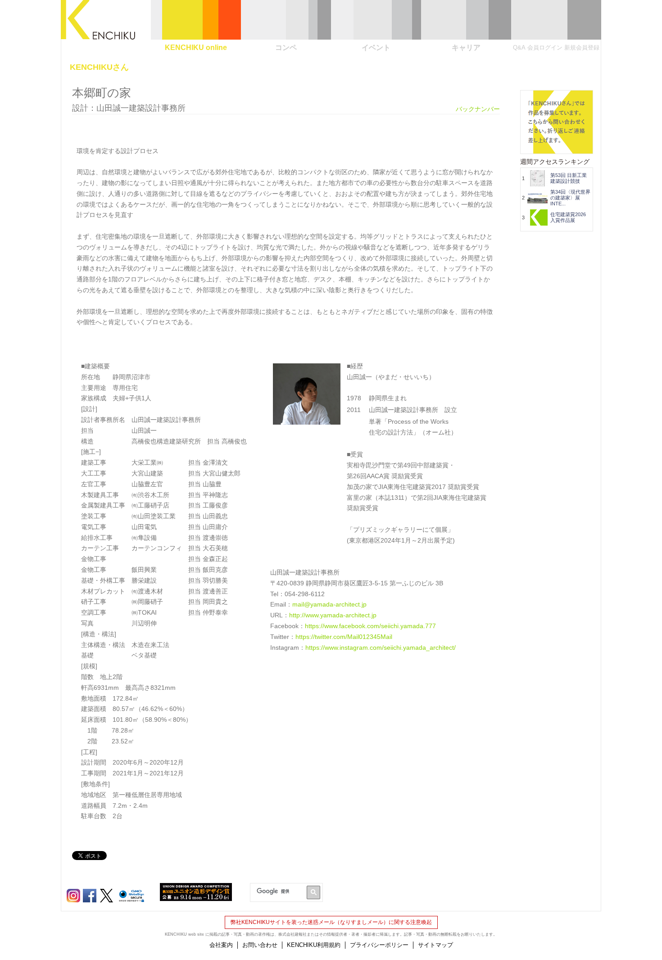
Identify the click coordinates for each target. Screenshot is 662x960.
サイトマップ (435, 945)
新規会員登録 (581, 47)
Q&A (519, 47)
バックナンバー (478, 109)
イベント (376, 47)
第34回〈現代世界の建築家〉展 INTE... (570, 197)
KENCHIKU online (196, 47)
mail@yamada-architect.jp (329, 604)
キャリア (466, 47)
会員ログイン (544, 47)
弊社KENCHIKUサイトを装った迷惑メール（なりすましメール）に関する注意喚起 (331, 922)
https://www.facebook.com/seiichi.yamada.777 (370, 625)
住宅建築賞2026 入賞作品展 (570, 217)
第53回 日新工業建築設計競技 (568, 178)
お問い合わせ (259, 945)
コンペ (286, 47)
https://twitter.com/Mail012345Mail (343, 636)
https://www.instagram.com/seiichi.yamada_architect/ (380, 647)
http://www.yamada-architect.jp (332, 615)
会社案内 (221, 945)
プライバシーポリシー (379, 945)
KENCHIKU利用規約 (313, 945)
